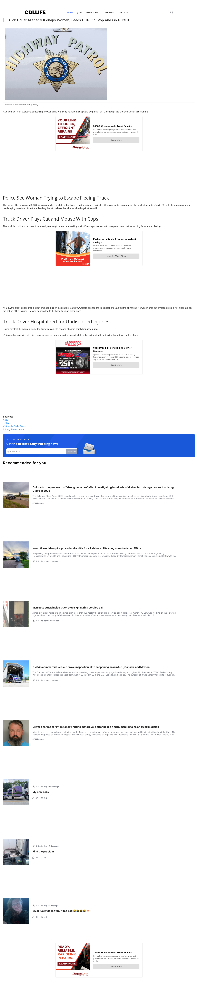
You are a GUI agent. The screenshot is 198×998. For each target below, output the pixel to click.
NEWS (70, 12)
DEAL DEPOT (125, 12)
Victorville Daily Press (14, 426)
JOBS (79, 12)
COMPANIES (108, 12)
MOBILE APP (92, 12)
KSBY (6, 423)
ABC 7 (6, 420)
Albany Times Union (13, 429)
